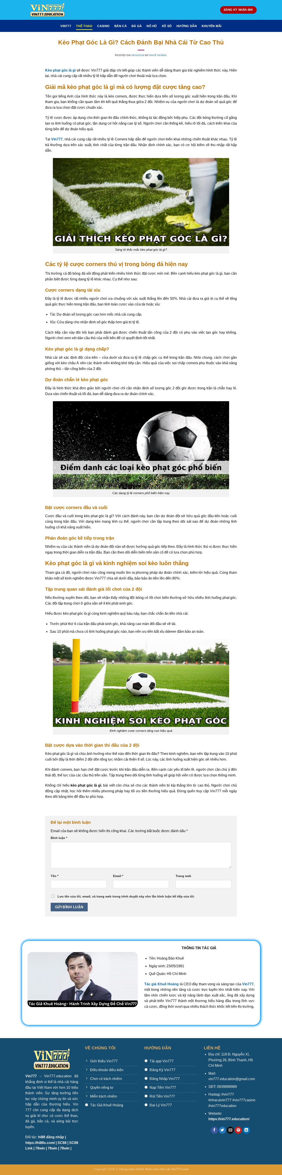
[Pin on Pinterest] (238, 1130)
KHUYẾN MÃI (212, 26)
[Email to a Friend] (230, 1130)
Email (118, 876)
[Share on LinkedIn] (246, 1130)
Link (29, 1148)
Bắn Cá (120, 26)
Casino (103, 26)
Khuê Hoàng (158, 55)
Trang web (183, 876)
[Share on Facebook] (214, 1130)
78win (40, 1148)
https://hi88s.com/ (40, 1143)
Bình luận (59, 838)
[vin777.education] (47, 10)
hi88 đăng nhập (51, 1137)
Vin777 (248, 984)
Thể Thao (84, 26)
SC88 (62, 1143)
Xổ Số (167, 26)
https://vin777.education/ (228, 1119)
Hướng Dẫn (186, 26)
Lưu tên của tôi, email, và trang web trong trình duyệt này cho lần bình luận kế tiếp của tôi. (126, 896)
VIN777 (65, 26)
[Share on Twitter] (222, 1130)
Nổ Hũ (152, 26)
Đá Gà (137, 26)
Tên (54, 876)
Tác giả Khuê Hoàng (161, 984)
